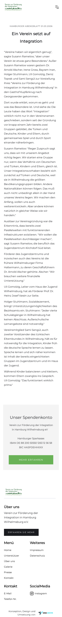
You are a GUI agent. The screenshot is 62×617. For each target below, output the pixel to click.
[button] (57, 7)
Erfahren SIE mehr (21, 532)
